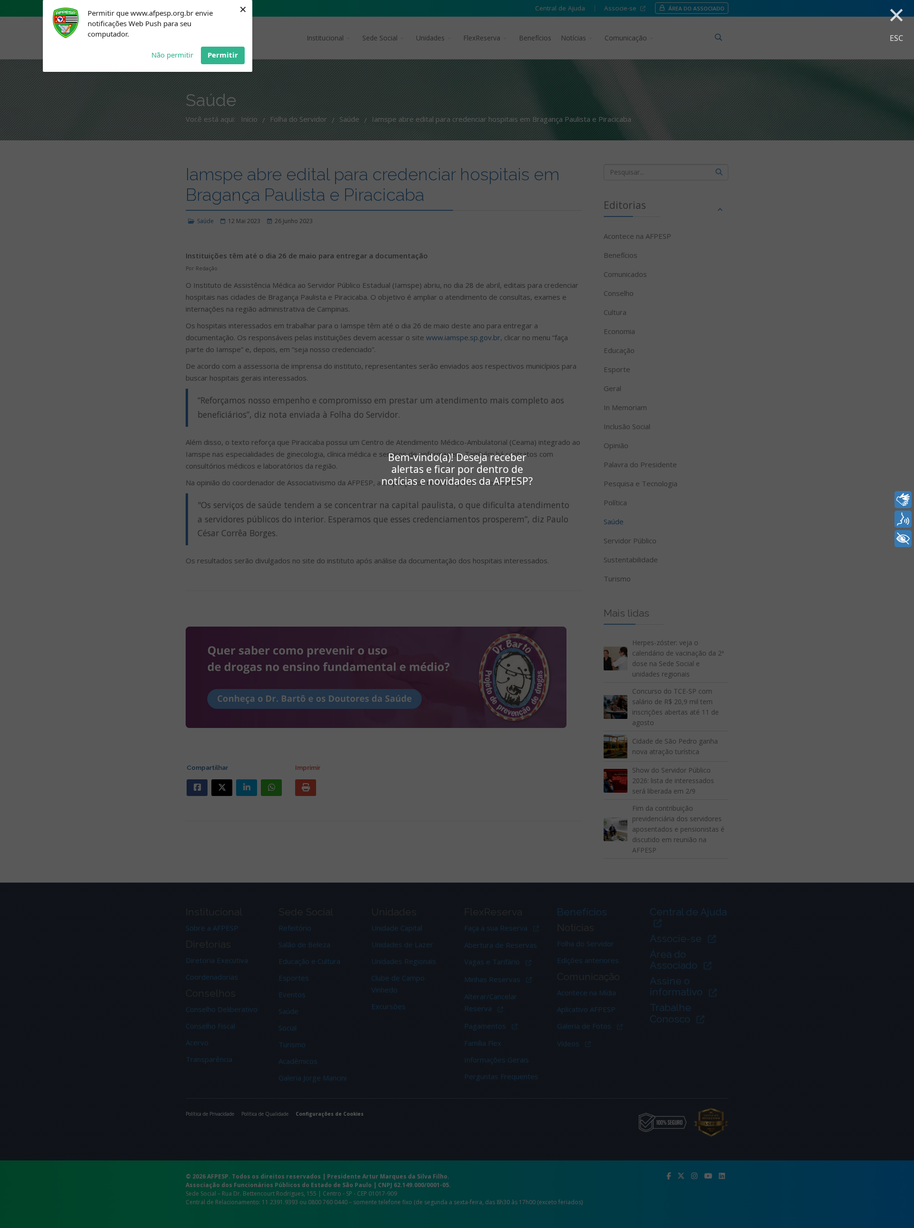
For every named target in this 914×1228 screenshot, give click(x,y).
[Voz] (903, 519)
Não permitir (172, 54)
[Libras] (903, 499)
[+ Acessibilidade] (903, 538)
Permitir (223, 54)
